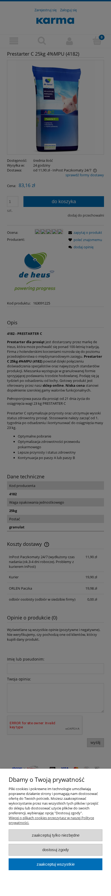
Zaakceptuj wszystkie (56, 864)
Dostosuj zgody (55, 849)
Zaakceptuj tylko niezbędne (55, 835)
